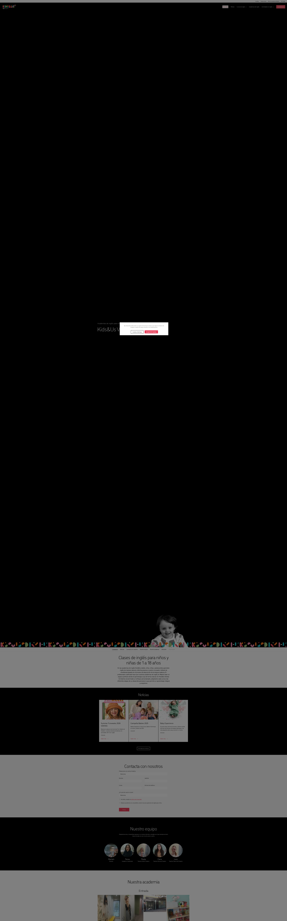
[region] (144, 328)
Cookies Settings (137, 332)
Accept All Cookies (151, 332)
